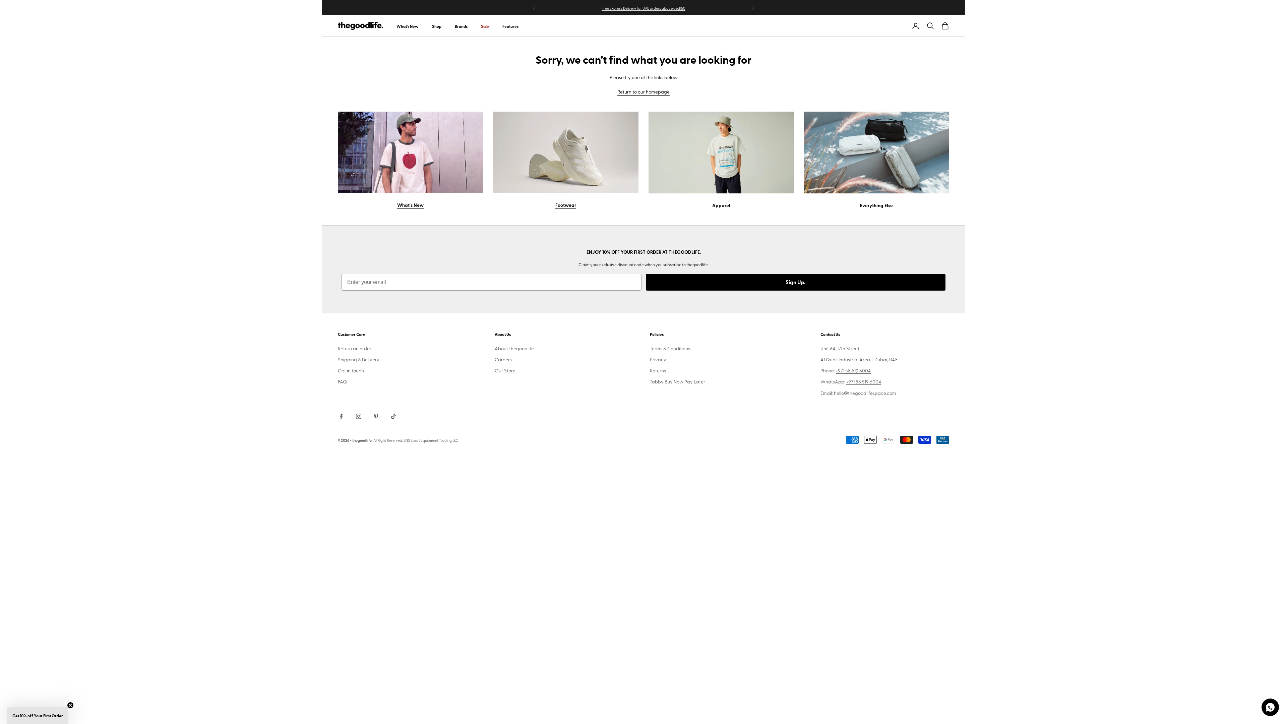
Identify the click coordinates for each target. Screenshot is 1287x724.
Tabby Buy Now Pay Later (677, 381)
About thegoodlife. (515, 348)
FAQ (342, 381)
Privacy (658, 359)
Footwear (565, 204)
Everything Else (876, 205)
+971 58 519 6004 (853, 370)
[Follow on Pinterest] (376, 416)
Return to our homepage (643, 91)
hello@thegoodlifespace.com (865, 393)
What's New (407, 26)
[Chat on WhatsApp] (1270, 707)
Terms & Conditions (670, 348)
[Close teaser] (70, 705)
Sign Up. (795, 282)
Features (510, 26)
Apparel (721, 205)
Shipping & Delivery (358, 359)
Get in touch (351, 370)
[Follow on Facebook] (341, 416)
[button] (37, 715)
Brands (461, 26)
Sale (485, 26)
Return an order (354, 348)
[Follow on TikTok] (393, 416)
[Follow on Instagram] (358, 416)
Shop (436, 26)
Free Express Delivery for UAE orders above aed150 (643, 8)
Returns (658, 370)
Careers (503, 359)
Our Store (505, 370)
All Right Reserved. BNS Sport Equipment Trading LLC (415, 440)
